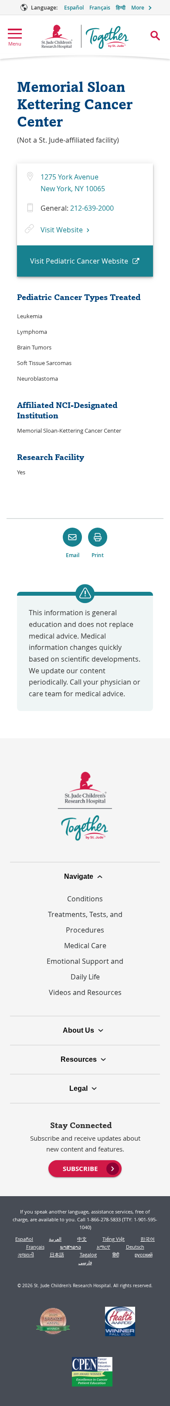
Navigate (78, 876)
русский (144, 1254)
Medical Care (85, 945)
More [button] (137, 7)
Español (74, 7)
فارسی (85, 1262)
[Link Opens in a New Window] (53, 1322)
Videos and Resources (85, 992)
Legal (78, 1088)
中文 (82, 1239)
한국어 (147, 1239)
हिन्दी (121, 7)
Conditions (85, 899)
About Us (78, 1030)
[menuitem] (85, 1168)
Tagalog (88, 1254)
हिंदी (115, 1254)
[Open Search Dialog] (155, 35)
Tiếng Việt (113, 1239)
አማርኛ (103, 1246)
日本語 (57, 1254)
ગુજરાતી (26, 1254)
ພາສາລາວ (70, 1246)
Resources (79, 1059)
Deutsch (135, 1246)
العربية (55, 1239)
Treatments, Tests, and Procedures (85, 922)
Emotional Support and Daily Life (85, 969)
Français (99, 7)
